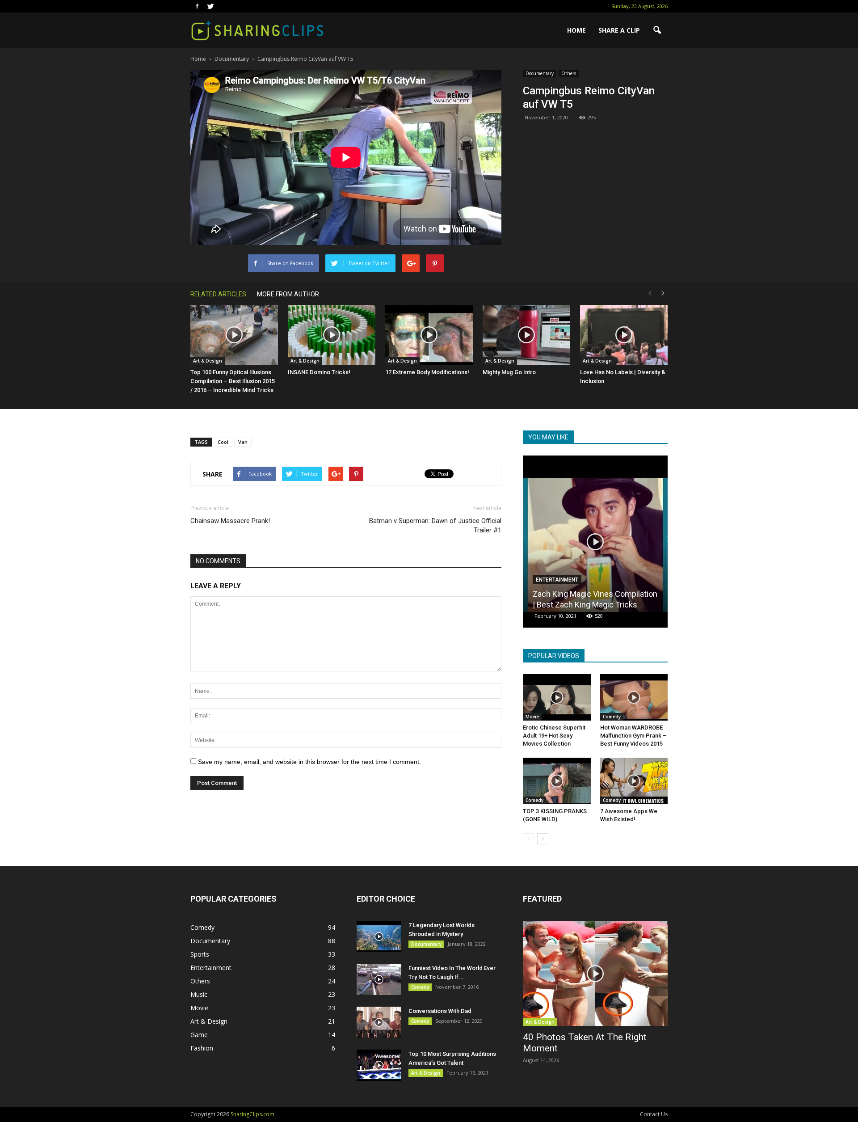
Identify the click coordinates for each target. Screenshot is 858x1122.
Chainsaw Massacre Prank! (230, 521)
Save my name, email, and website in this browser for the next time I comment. (309, 761)
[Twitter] (210, 6)
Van (243, 442)
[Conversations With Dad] (379, 1022)
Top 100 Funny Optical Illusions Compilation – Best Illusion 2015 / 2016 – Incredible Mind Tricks (232, 381)
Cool (223, 442)
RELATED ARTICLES (218, 294)
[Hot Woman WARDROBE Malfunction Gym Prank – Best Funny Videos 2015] (634, 697)
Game (199, 1034)
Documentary (540, 73)
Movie (532, 716)
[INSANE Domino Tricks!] (331, 335)
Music (198, 994)
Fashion (201, 1048)
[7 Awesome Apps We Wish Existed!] (634, 781)
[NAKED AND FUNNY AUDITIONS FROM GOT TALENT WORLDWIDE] (594, 545)
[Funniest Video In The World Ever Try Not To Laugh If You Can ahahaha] (379, 979)
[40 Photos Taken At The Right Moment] (595, 973)
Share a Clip (619, 30)
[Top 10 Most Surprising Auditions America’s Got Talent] (379, 1065)
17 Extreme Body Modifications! (427, 372)
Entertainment (210, 967)
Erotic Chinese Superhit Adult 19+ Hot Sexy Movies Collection (554, 735)
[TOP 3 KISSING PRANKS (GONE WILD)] (557, 781)
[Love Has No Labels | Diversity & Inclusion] (624, 335)
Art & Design (207, 361)
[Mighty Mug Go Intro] (526, 335)
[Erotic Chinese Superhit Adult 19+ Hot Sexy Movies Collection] (557, 697)
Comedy (546, 580)
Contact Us (654, 1114)
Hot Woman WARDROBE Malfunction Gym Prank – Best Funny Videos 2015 (633, 735)
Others (568, 73)
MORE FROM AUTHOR (288, 294)
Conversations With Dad (439, 1011)
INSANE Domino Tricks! (319, 372)
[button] (657, 30)
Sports (199, 954)
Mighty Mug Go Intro (509, 372)
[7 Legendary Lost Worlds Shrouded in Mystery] (379, 936)
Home (576, 30)
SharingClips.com (252, 1114)
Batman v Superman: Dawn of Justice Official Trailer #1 (435, 525)
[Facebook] (197, 6)
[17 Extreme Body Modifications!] (429, 335)
